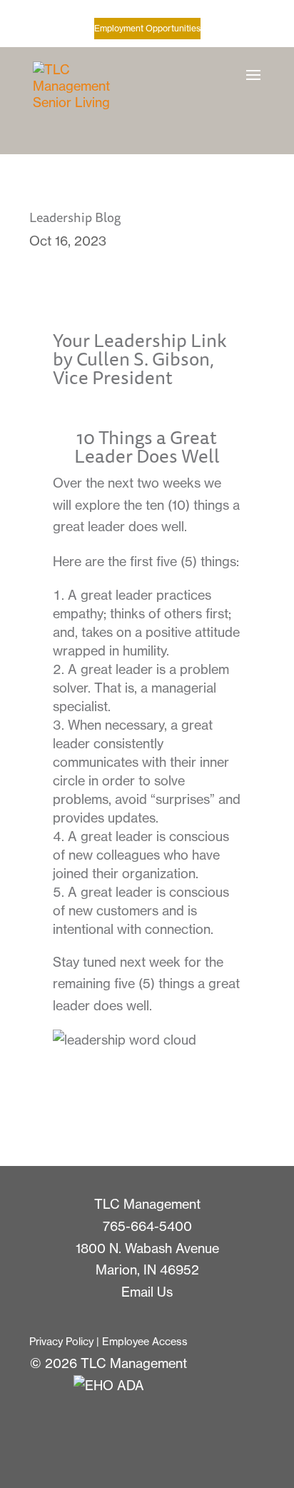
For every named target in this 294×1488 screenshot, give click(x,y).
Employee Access (145, 1341)
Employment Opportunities (147, 28)
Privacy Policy (61, 1341)
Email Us (147, 1292)
